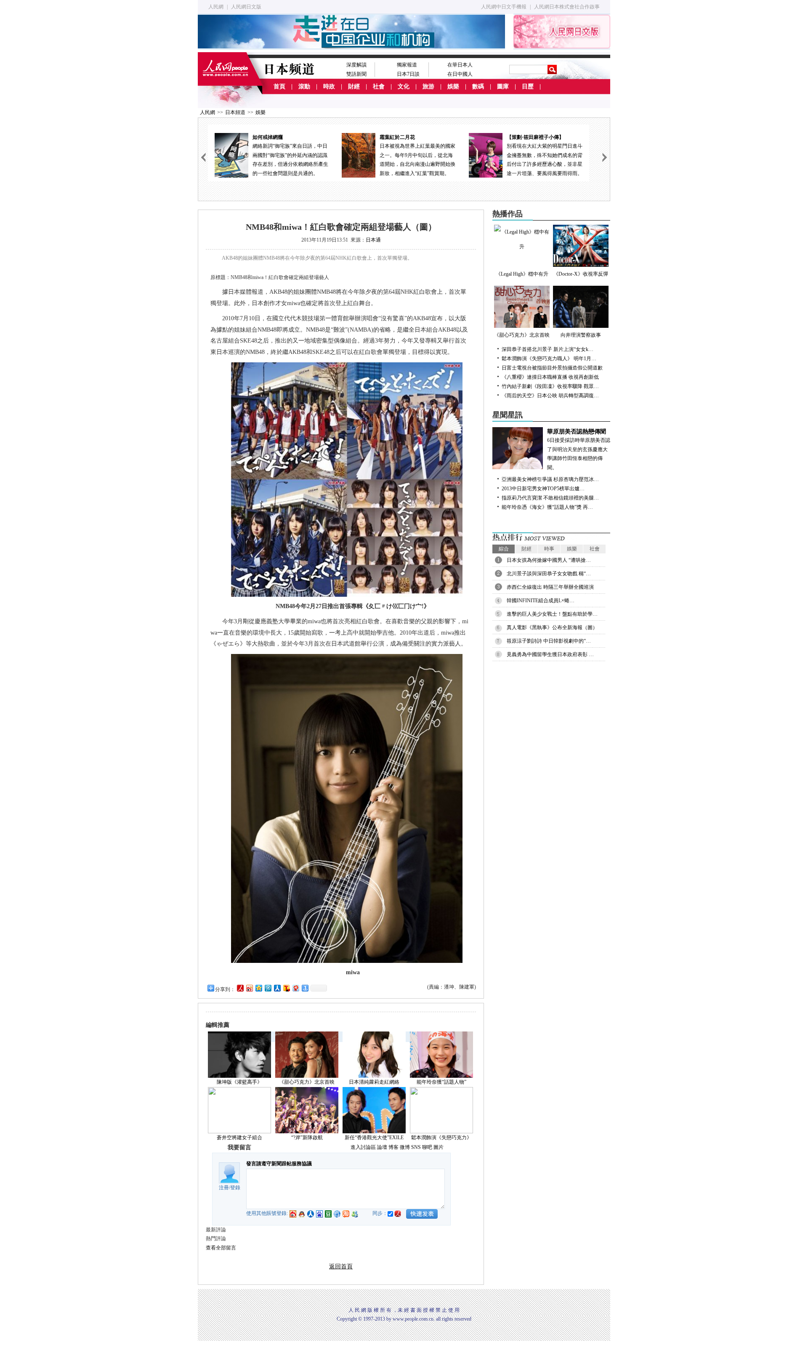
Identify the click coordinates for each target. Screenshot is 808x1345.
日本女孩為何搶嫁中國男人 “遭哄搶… (549, 560)
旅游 (428, 86)
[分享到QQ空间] (258, 988)
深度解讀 (356, 65)
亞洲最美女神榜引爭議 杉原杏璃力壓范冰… (550, 479)
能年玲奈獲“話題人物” (441, 1082)
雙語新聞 (356, 74)
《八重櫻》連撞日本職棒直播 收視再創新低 (550, 377)
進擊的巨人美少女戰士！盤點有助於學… (552, 614)
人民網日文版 (246, 7)
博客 (393, 1147)
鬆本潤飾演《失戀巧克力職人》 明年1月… (549, 359)
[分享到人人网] (277, 988)
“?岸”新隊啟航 (307, 1137)
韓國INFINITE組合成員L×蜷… (540, 600)
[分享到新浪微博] (249, 988)
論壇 (382, 1147)
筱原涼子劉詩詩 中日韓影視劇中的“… (549, 641)
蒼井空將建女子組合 (239, 1137)
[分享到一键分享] (304, 988)
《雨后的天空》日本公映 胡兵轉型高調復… (550, 396)
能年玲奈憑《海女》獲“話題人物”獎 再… (547, 507)
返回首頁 (341, 1266)
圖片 (438, 1147)
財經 (354, 86)
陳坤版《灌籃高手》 (239, 1082)
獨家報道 (407, 65)
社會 (379, 86)
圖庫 (503, 86)
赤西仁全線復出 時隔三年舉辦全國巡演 (550, 587)
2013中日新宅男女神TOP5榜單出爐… (543, 489)
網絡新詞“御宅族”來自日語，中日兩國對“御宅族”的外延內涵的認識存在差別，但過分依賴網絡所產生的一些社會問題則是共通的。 (290, 155)
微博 (405, 1147)
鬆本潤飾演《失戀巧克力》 (441, 1137)
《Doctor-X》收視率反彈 (580, 274)
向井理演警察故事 (581, 335)
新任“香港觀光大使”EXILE (374, 1137)
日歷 (528, 86)
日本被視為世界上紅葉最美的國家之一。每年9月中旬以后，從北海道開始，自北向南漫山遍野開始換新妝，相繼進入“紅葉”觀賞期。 (417, 155)
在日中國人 (460, 74)
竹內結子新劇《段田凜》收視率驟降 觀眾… (550, 386)
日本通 (373, 240)
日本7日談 (408, 74)
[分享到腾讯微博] (267, 988)
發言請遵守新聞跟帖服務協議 (279, 1164)
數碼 (478, 86)
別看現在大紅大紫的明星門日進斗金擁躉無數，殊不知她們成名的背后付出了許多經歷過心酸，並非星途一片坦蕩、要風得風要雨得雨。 (544, 155)
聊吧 (427, 1147)
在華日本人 (460, 65)
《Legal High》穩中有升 (522, 274)
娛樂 (453, 86)
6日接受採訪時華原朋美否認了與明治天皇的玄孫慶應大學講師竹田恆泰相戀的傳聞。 (578, 449)
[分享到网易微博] (295, 988)
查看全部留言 (221, 1248)
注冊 (224, 1188)
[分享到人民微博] (240, 988)
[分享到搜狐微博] (286, 988)
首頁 (279, 86)
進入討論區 (363, 1147)
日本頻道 (235, 112)
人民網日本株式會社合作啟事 (567, 7)
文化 (403, 86)
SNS (416, 1147)
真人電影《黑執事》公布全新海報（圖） (552, 627)
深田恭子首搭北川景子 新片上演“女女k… (547, 349)
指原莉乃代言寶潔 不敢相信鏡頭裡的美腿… (550, 498)
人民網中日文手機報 (503, 7)
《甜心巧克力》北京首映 (307, 1082)
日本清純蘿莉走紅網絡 (374, 1082)
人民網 (215, 7)
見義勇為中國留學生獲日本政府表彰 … (550, 654)
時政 (329, 86)
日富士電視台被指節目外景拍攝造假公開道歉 (552, 368)
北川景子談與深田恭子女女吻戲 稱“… (549, 574)
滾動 (304, 86)
